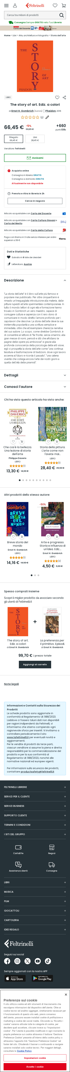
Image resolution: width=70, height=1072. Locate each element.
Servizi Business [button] (14, 806)
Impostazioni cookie (35, 1057)
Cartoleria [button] (11, 920)
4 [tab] (30, 480)
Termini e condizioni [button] (17, 825)
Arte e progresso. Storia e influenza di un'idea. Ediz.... (52, 546)
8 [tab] (43, 480)
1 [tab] (35, 89)
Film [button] (6, 901)
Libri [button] (7, 882)
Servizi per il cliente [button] (17, 796)
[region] (35, 1031)
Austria (28, 264)
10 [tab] (50, 480)
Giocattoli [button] (11, 910)
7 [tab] (40, 480)
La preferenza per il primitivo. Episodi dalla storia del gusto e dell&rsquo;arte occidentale (52, 642)
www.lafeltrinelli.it (18, 737)
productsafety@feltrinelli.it (37, 771)
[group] (35, 22)
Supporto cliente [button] (15, 815)
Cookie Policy (24, 1050)
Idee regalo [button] (11, 929)
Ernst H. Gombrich (22, 111)
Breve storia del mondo (17, 544)
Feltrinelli (20, 148)
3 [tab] (26, 480)
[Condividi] (64, 97)
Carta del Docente (41, 213)
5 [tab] (33, 480)
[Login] (15, 5)
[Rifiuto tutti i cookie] (66, 994)
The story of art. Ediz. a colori (18, 642)
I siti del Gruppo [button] (14, 834)
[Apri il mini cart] (64, 5)
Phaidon (50, 111)
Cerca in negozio (35, 201)
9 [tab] (47, 480)
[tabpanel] (35, 66)
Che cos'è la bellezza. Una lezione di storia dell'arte (17, 451)
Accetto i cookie (34, 1066)
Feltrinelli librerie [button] (15, 787)
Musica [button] (8, 892)
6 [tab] (36, 480)
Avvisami (37, 158)
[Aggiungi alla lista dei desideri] (57, 97)
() (41, 117)
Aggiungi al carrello (35, 664)
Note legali (11, 684)
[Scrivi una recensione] (47, 117)
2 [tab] (23, 480)
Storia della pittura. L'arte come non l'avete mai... (52, 451)
